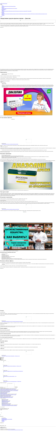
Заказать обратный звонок (3, 3)
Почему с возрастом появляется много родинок (6, 397)
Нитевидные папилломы (3, 393)
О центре (3, 6)
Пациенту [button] (3, 13)
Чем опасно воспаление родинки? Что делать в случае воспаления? (9, 390)
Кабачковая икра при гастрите (6, 401)
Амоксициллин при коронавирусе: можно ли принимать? (9, 405)
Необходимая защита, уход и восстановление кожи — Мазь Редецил (12, 381)
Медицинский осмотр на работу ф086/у (7, 419)
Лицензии (5, 6)
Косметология (11, 8)
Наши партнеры (13, 6)
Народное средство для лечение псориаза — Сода (9, 376)
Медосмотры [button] (3, 9)
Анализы (3, 11)
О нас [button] (2, 5)
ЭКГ (3, 8)
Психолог (16, 8)
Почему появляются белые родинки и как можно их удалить (8, 394)
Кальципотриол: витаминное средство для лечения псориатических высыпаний (12, 321)
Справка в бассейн (4, 418)
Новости (3, 14)
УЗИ (2, 8)
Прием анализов (6, 8)
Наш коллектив (9, 6)
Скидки (3, 12)
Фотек (13, 8)
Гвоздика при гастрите (5, 402)
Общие (3, 10)
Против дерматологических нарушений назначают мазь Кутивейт (10, 209)
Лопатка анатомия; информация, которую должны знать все (8, 389)
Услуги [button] (3, 7)
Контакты (3, 15)
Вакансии (3, 421)
